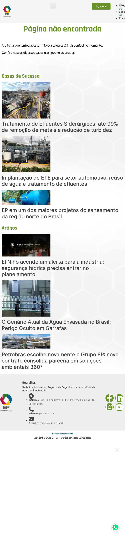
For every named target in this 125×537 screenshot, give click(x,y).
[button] (53, 6)
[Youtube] (119, 407)
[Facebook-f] (109, 398)
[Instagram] (109, 407)
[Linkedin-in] (119, 398)
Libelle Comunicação (81, 438)
